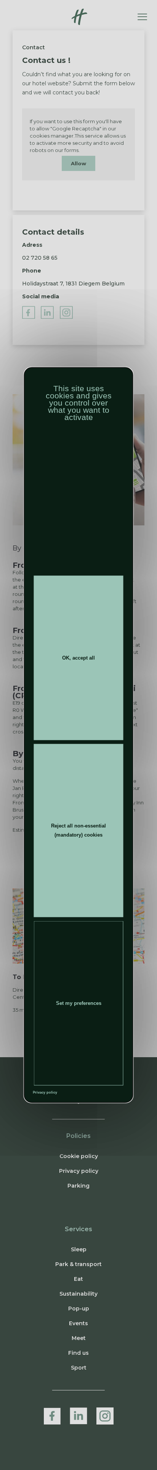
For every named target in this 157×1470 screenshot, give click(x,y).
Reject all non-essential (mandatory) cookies (78, 830)
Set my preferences (78, 1003)
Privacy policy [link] (45, 1092)
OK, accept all (78, 657)
